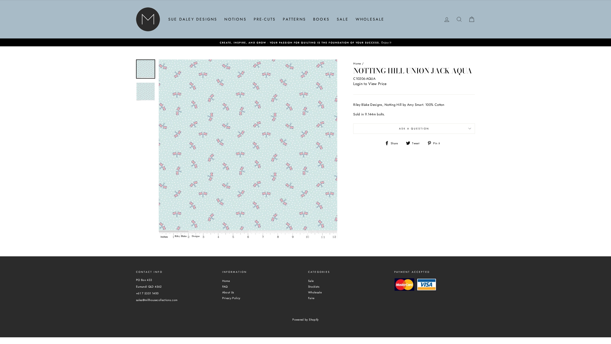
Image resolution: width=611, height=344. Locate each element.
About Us (228, 292)
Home (357, 63)
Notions (235, 19)
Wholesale (370, 19)
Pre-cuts (265, 19)
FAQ (225, 287)
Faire (311, 298)
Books (321, 19)
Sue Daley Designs (192, 19)
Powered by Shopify (305, 319)
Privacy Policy (231, 298)
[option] (305, 42)
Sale (342, 19)
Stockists (313, 287)
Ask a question (414, 128)
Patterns (294, 19)
